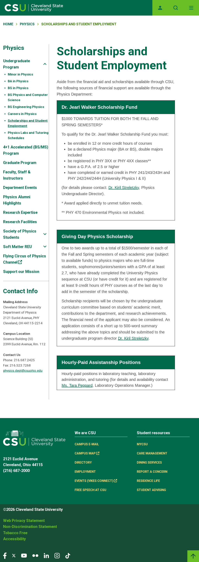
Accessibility (14, 539)
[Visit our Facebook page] (5, 555)
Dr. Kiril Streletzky (123, 187)
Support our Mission (21, 271)
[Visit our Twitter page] (14, 555)
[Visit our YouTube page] (24, 555)
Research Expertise (20, 212)
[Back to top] (193, 556)
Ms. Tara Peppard (77, 385)
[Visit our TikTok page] (67, 555)
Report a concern (152, 471)
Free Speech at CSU (90, 490)
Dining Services (149, 462)
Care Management (152, 453)
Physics (27, 24)
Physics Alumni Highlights (16, 200)
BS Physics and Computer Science (28, 97)
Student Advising (151, 490)
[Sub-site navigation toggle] (45, 64)
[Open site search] (175, 8)
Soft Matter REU (17, 246)
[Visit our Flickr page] (35, 555)
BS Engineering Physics (26, 107)
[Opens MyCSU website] (160, 8)
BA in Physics (18, 81)
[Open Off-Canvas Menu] (191, 8)
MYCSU (142, 444)
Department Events (20, 187)
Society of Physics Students (19, 234)
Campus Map (85, 453)
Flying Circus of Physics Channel (24, 259)
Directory (83, 462)
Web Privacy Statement (24, 520)
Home (8, 24)
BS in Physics (18, 88)
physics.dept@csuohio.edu (22, 371)
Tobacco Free (15, 532)
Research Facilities (20, 221)
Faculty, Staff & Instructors (17, 175)
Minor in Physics (20, 74)
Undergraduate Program (16, 64)
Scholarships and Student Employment (28, 123)
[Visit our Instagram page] (57, 555)
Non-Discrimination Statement (30, 526)
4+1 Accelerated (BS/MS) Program (25, 150)
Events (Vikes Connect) (94, 481)
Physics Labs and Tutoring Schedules (28, 135)
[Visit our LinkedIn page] (46, 555)
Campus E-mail (87, 444)
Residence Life (148, 481)
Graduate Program (19, 162)
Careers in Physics (22, 114)
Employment (85, 471)
